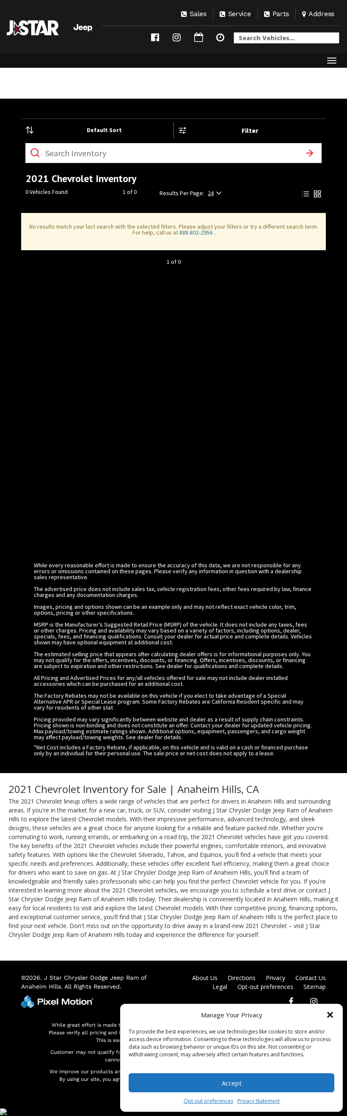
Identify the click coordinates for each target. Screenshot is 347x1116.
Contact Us (310, 978)
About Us (205, 978)
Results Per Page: (182, 193)
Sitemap (314, 987)
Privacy (275, 978)
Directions (242, 978)
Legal (219, 987)
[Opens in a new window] (155, 37)
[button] (330, 1015)
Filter (250, 130)
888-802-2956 (196, 232)
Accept (232, 1083)
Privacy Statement (258, 1101)
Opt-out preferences (208, 1101)
